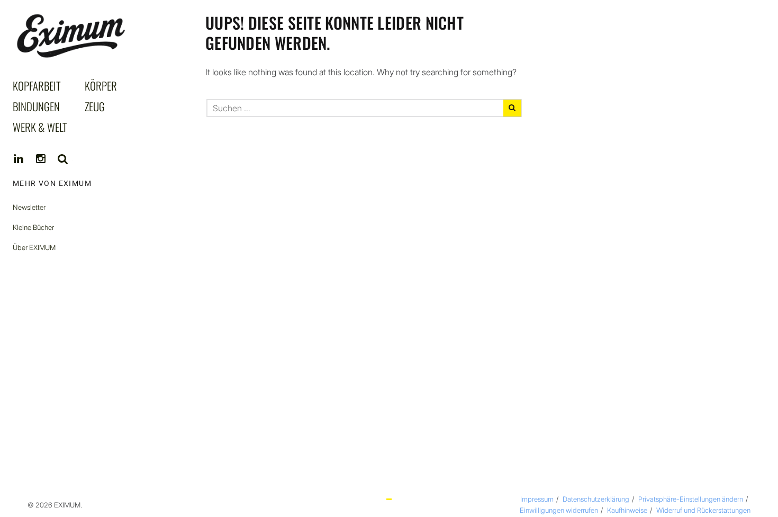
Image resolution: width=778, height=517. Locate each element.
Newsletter (29, 207)
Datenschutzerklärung (596, 499)
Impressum (537, 499)
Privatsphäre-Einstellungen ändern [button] (690, 499)
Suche (63, 159)
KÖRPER (101, 85)
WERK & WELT (40, 127)
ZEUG (95, 106)
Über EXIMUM (34, 247)
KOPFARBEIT (37, 85)
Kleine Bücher (33, 227)
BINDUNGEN (36, 106)
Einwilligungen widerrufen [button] (559, 510)
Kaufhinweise (627, 510)
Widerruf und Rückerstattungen (703, 510)
